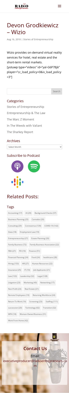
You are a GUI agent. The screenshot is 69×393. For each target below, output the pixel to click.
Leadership (27, 276)
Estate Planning (40, 238)
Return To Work (17, 301)
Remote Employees (18, 295)
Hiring (13, 263)
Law (12, 276)
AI (28, 213)
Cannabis (38, 219)
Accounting (15, 213)
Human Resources (42, 263)
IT (27, 270)
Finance (34, 251)
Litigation (14, 282)
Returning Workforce (44, 295)
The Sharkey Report (20, 132)
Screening (35, 301)
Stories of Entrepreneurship (38, 39)
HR (25, 263)
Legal (42, 276)
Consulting (15, 225)
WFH (12, 314)
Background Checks (45, 213)
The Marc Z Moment (20, 119)
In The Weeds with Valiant (24, 125)
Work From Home (18, 320)
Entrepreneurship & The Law (26, 113)
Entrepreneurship (18, 238)
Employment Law (29, 232)
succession (15, 307)
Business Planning (18, 219)
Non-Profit (14, 289)
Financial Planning (18, 257)
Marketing (30, 282)
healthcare (50, 257)
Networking (47, 282)
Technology (32, 307)
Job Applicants (41, 270)
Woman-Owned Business (33, 314)
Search (56, 91)
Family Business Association (44, 244)
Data (12, 232)
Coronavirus (33, 225)
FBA (12, 251)
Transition (49, 307)
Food (36, 257)
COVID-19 (51, 225)
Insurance (14, 270)
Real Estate (32, 289)
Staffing (52, 301)
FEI (22, 251)
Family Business (17, 244)
